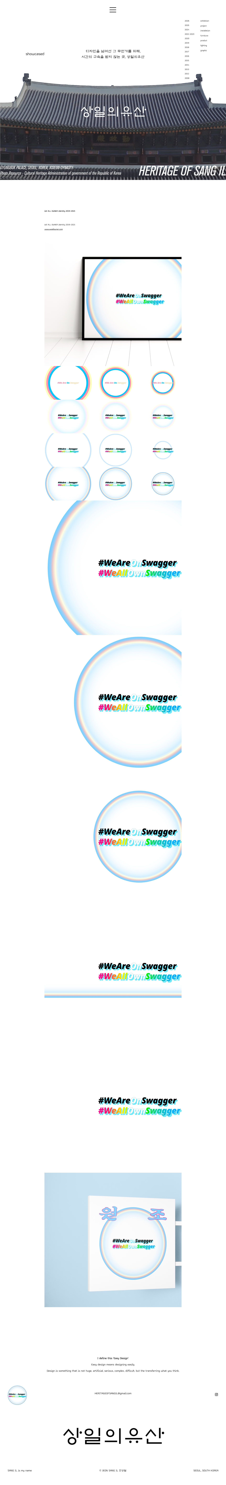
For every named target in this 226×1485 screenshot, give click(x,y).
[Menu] (113, 10)
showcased (35, 54)
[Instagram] (216, 1095)
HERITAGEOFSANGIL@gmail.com (113, 1094)
